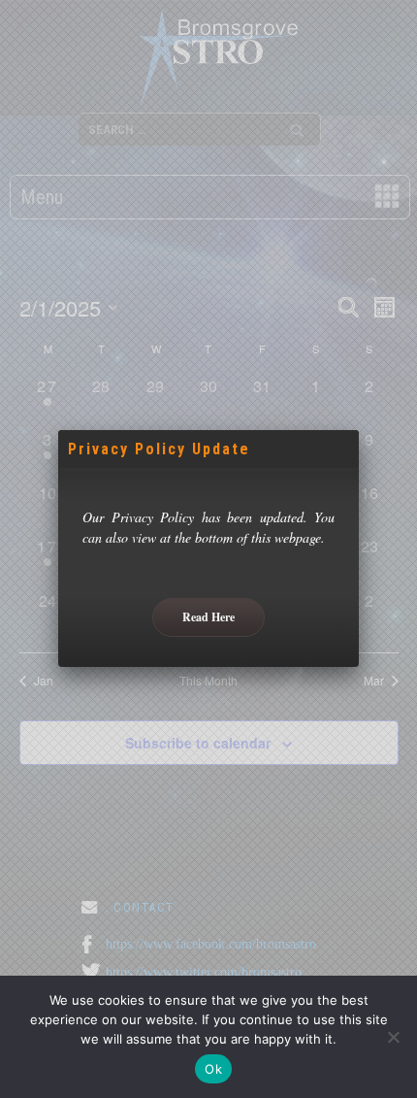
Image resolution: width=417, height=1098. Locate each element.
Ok (213, 1069)
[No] (392, 1037)
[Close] (358, 430)
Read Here (208, 617)
